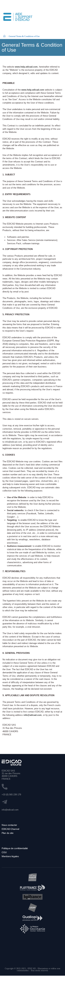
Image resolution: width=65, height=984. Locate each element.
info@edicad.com (13, 442)
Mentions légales (10, 856)
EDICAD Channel (10, 829)
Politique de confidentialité (15, 848)
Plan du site (8, 833)
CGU (4, 852)
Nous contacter (9, 825)
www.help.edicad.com (26, 67)
